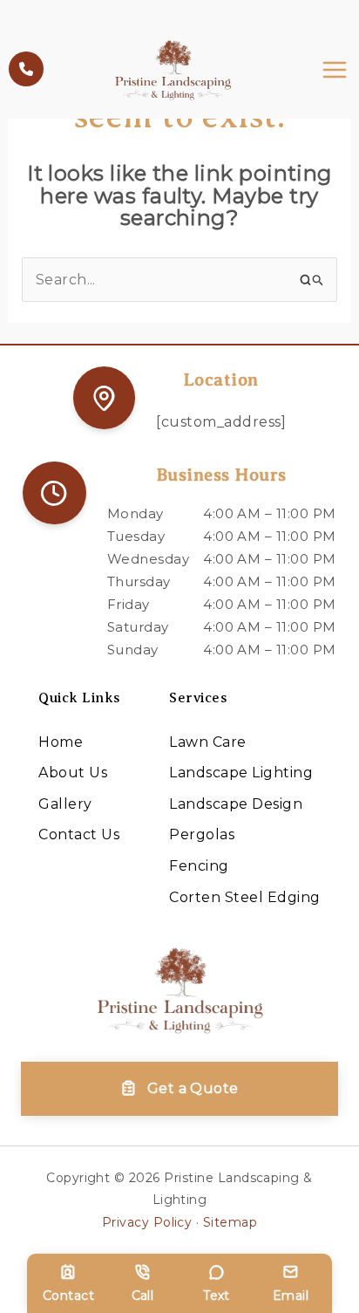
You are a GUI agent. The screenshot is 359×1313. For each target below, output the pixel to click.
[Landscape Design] (235, 804)
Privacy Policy (147, 1222)
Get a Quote (193, 1088)
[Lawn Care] (207, 742)
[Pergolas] (201, 835)
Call (143, 1295)
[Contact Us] (78, 835)
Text (216, 1295)
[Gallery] (64, 804)
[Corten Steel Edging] (244, 897)
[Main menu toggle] (334, 69)
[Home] (60, 742)
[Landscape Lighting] (241, 773)
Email (290, 1295)
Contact (68, 1295)
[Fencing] (198, 866)
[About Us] (72, 773)
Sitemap (230, 1222)
